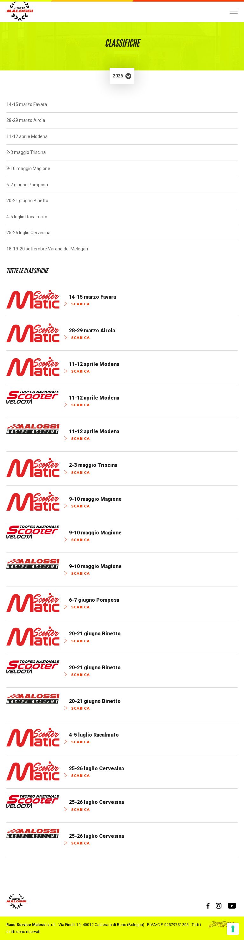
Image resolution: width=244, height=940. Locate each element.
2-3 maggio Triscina (26, 152)
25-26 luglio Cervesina (28, 232)
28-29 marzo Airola (25, 120)
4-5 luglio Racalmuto (26, 216)
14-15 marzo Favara (26, 104)
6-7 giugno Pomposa (27, 184)
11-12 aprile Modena (27, 136)
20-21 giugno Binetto (27, 200)
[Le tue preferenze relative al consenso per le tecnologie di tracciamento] (233, 929)
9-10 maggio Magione (28, 168)
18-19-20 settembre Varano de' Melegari (47, 248)
